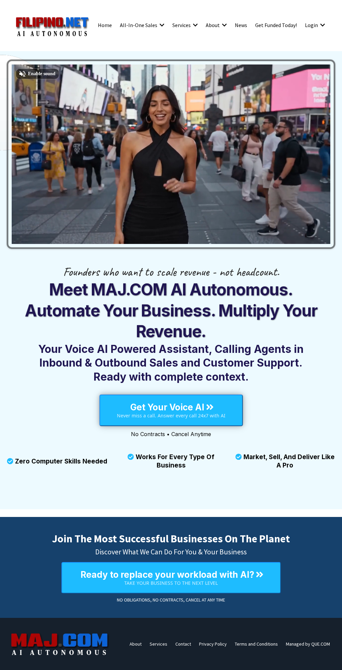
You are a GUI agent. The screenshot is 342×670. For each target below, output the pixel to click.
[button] (161, 25)
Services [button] (182, 25)
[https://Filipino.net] (52, 25)
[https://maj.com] (60, 644)
